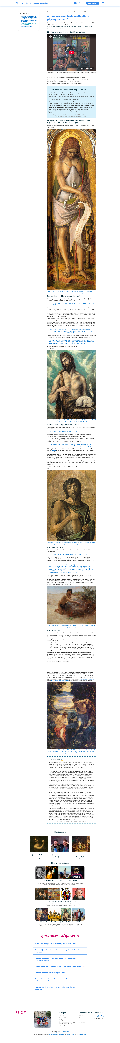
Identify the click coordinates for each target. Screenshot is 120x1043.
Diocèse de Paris (70, 1034)
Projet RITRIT (62, 1018)
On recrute (82, 1022)
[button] (19, 3)
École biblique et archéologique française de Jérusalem (67, 1022)
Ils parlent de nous (99, 1018)
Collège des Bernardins (65, 1020)
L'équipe (61, 1015)
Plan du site (62, 1025)
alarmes (77, 637)
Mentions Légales (65, 1031)
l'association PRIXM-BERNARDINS (65, 1033)
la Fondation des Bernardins (56, 1034)
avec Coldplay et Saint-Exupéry (60, 680)
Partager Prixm (83, 1020)
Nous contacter (83, 1018)
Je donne (81, 1015)
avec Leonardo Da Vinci (87, 679)
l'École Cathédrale (81, 1034)
